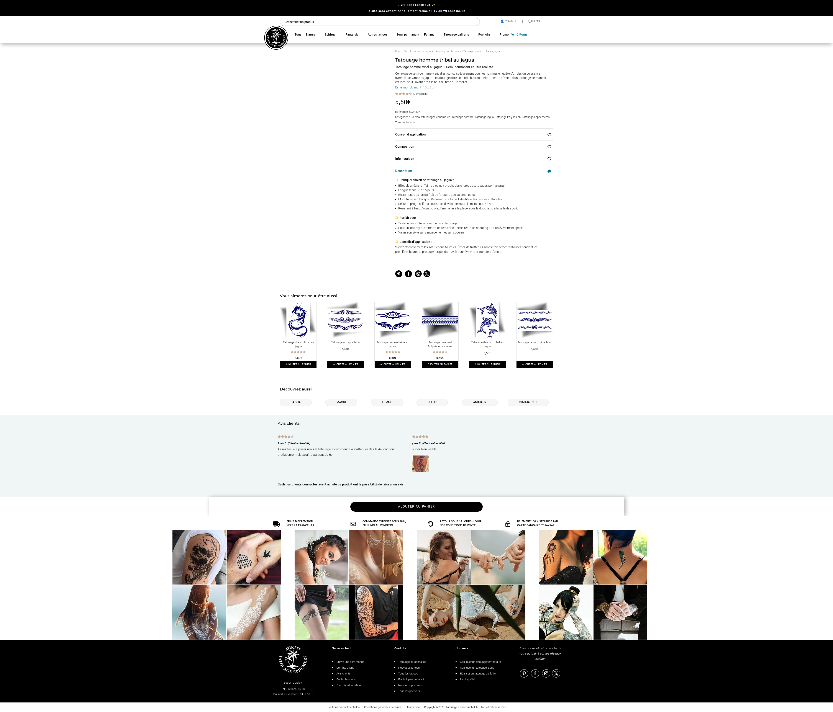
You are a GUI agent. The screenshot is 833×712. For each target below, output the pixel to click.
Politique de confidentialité (344, 707)
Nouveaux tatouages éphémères (443, 51)
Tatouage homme (463, 117)
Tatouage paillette (456, 34)
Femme (429, 34)
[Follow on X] (426, 273)
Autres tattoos (377, 34)
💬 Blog (534, 21)
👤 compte (508, 21)
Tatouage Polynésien (508, 117)
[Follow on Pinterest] (398, 273)
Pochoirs (484, 34)
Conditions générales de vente (382, 707)
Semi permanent (408, 34)
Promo (504, 34)
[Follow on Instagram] (418, 273)
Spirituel (330, 34)
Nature (311, 34)
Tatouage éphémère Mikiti (462, 707)
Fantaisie (352, 34)
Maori (341, 402)
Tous (298, 34)
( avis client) (420, 93)
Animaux (480, 402)
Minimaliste (528, 402)
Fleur (432, 402)
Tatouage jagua (484, 117)
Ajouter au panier (298, 364)
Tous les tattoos (413, 51)
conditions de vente (461, 525)
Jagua (296, 402)
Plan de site (412, 707)
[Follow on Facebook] (408, 273)
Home (398, 51)
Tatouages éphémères (536, 117)
